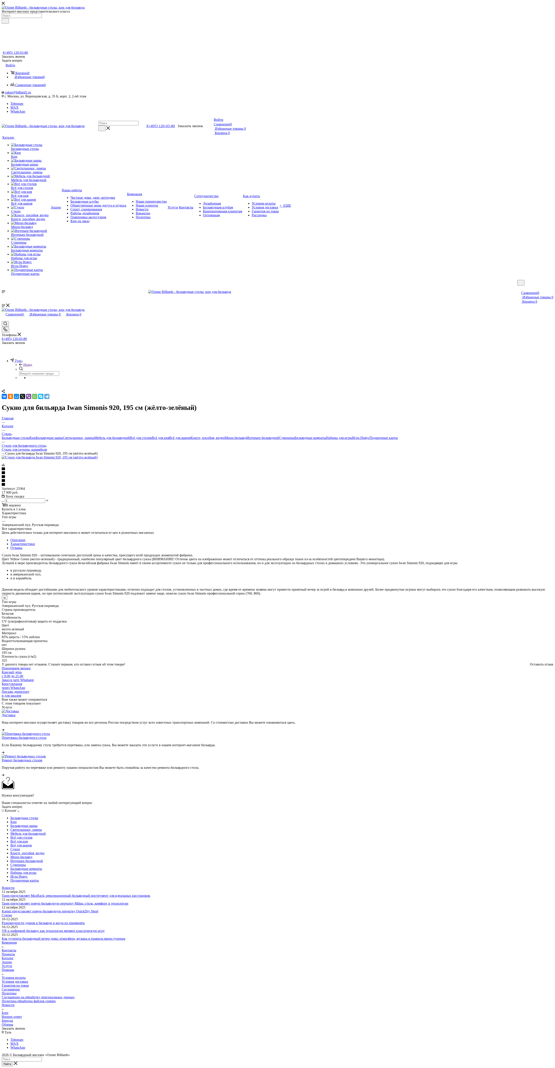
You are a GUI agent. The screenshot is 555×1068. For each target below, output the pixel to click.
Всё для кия (160, 438)
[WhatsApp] (34, 396)
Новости (8, 888)
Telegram (16, 103)
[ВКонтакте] (4, 396)
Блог (5, 1013)
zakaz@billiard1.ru (18, 92)
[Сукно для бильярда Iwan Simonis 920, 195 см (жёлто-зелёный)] (50, 457)
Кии (32, 438)
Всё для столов (141, 438)
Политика (9, 993)
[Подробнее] (3, 730)
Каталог (8, 958)
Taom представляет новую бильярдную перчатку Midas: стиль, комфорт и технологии (65, 903)
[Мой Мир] (16, 396)
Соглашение (11, 989)
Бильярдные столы (15, 438)
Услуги (7, 966)
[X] (22, 396)
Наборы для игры (339, 438)
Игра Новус (360, 438)
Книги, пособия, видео (208, 438)
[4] (277, 481)
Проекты (8, 954)
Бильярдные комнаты (310, 438)
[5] (277, 485)
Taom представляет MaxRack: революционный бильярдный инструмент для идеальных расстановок (76, 895)
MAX (14, 107)
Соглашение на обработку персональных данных (38, 997)
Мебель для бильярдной (112, 438)
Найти (7, 1064)
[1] (277, 469)
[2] (277, 473)
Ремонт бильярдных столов (22, 760)
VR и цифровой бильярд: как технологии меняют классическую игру (53, 931)
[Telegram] (46, 396)
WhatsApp (17, 111)
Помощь (8, 970)
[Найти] (5, 21)
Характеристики (22, 544)
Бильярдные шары (49, 438)
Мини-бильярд (235, 438)
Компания (9, 942)
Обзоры (7, 1024)
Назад (27, 364)
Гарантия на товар (15, 985)
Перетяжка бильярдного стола (24, 737)
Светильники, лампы (78, 438)
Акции (7, 962)
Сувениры (286, 438)
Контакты (9, 950)
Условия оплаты (14, 977)
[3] (277, 477)
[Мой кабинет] (519, 288)
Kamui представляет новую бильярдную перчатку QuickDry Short (50, 911)
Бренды (7, 1020)
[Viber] (28, 396)
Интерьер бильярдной (262, 438)
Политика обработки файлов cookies (29, 1001)
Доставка (8, 715)
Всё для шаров (180, 438)
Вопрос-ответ (12, 1017)
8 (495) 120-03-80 (15, 52)
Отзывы (16, 548)
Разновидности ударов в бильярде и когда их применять (43, 923)
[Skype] (40, 396)
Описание (17, 540)
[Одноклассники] (10, 396)
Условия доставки (15, 981)
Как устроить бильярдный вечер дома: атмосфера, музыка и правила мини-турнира (63, 938)
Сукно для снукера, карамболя (24, 449)
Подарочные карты (383, 438)
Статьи (7, 915)
